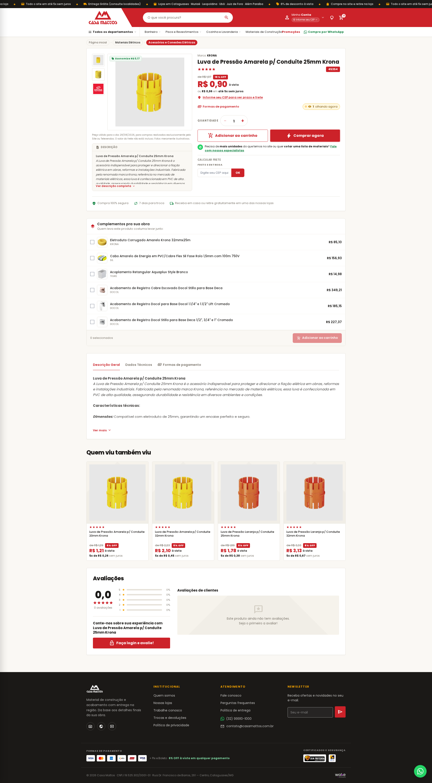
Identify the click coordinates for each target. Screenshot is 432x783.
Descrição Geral (106, 364)
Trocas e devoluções (169, 718)
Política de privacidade (171, 725)
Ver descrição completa (115, 186)
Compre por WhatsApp (326, 32)
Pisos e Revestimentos (184, 32)
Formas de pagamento (218, 106)
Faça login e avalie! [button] (131, 643)
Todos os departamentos (112, 32)
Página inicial (98, 42)
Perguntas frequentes (237, 703)
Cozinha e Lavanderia (223, 32)
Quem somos (164, 695)
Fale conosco (230, 695)
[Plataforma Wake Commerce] (340, 775)
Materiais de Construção (266, 32)
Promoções (291, 32)
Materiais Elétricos (127, 42)
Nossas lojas (162, 703)
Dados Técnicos (138, 364)
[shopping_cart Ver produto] (117, 492)
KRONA (212, 55)
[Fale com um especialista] (420, 771)
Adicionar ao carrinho (232, 136)
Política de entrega (235, 710)
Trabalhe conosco (167, 710)
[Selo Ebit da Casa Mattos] (332, 758)
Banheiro (153, 32)
